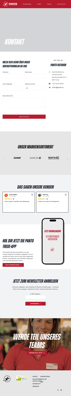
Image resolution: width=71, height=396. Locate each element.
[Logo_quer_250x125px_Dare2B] (35, 155)
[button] (36, 380)
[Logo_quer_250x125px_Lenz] (17, 155)
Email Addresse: (7, 84)
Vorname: (5, 72)
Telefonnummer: (30, 84)
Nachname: (28, 72)
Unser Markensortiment (35, 147)
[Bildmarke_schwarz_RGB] (6, 376)
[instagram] (61, 390)
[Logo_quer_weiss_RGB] (10, 2)
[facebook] (58, 390)
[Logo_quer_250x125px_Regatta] (53, 155)
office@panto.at (57, 87)
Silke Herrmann (47, 194)
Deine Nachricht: (8, 96)
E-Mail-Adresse (35, 294)
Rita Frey (12, 194)
